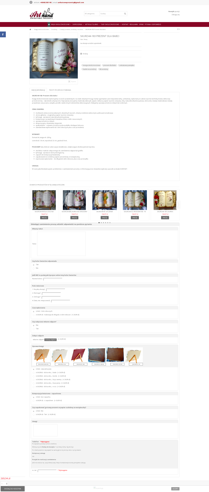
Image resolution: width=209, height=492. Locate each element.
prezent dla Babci (109, 65)
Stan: (81, 39)
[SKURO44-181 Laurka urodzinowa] (165, 200)
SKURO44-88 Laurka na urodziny (74, 211)
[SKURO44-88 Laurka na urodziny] (74, 200)
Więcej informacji (38, 90)
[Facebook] (31, 2)
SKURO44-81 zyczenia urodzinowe (104, 212)
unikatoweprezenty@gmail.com (71, 2)
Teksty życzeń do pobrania (60, 90)
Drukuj (85, 54)
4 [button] (105, 222)
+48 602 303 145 (45, 2)
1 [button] (99, 222)
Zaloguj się (175, 14)
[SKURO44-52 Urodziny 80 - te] (135, 200)
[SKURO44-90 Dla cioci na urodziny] (44, 200)
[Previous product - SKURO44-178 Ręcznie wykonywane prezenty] (177, 29)
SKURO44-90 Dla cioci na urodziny (44, 212)
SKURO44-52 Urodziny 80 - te (135, 211)
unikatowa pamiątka (126, 65)
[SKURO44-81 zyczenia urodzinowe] (104, 200)
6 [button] (109, 222)
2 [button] (101, 222)
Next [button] (178, 205)
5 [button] (107, 222)
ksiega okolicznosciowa (91, 65)
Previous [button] (31, 205)
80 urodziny (104, 69)
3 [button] (103, 222)
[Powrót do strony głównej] (30, 29)
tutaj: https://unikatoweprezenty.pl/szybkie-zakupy (69, 463)
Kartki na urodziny (89, 69)
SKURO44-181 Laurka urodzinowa (165, 212)
